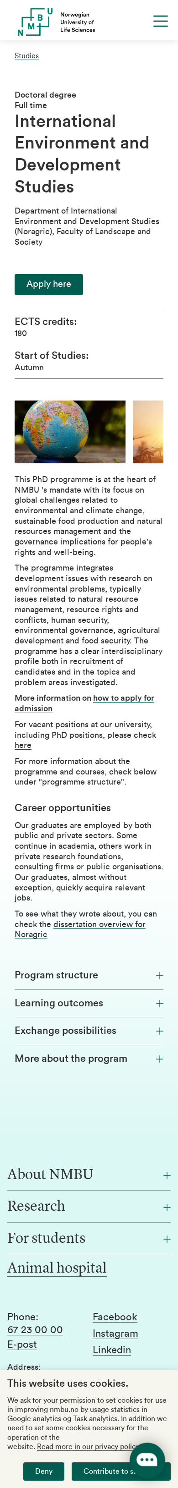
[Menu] (161, 21)
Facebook (115, 1317)
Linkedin (112, 1350)
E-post (22, 1345)
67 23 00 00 (35, 1330)
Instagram (115, 1334)
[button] (49, 284)
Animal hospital (57, 1269)
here (23, 745)
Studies (27, 56)
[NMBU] (89, 22)
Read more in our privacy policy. (88, 1446)
